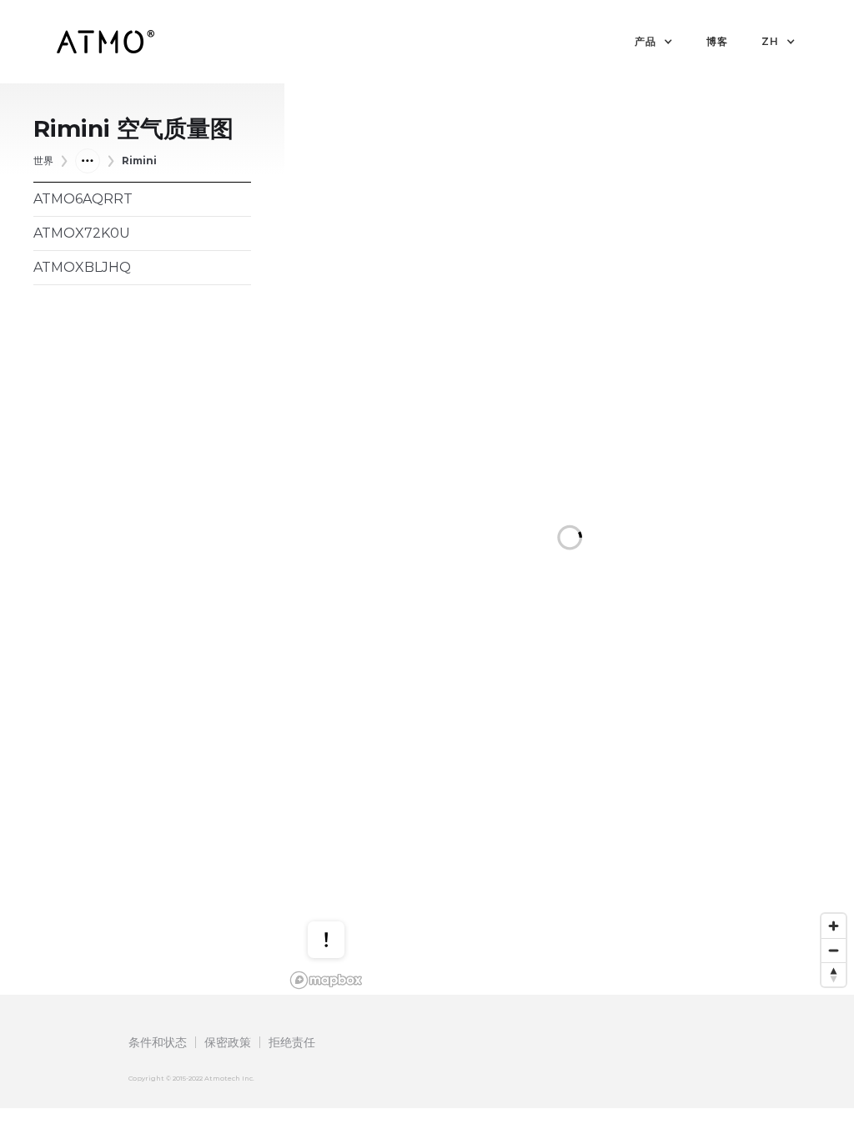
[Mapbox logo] (326, 980)
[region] (569, 539)
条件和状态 (157, 1042)
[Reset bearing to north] (833, 974)
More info (341, 873)
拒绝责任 (292, 1042)
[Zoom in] (833, 926)
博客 (717, 41)
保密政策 (227, 1042)
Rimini (139, 160)
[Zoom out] (833, 950)
